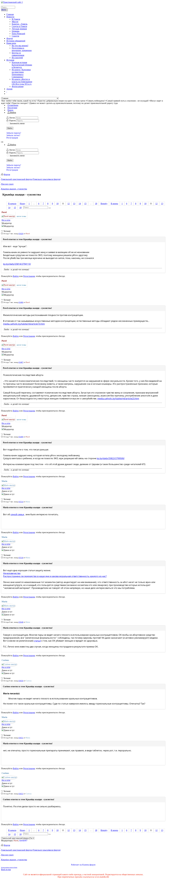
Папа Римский (18, 33)
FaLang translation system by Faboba (9, 867)
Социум (15, 36)
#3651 (21, 738)
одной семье (17, 514)
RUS (3, 10)
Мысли (15, 21)
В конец (114, 203)
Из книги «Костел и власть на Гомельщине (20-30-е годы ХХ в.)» (22, 81)
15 (85, 203)
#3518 (21, 558)
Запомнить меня (17, 123)
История (10, 60)
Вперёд (104, 203)
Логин (12, 118)
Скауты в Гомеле (19, 26)
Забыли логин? (13, 135)
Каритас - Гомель (19, 24)
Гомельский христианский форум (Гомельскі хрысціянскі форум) (31, 179)
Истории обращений (15, 41)
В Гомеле (16, 19)
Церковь (15, 31)
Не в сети (6, 220)
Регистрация (12, 138)
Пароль (12, 120)
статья (37, 640)
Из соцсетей (17, 57)
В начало (12, 203)
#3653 (21, 794)
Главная (10, 14)
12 (68, 203)
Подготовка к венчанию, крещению (22, 49)
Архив (9, 89)
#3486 (21, 302)
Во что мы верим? (20, 45)
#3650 (21, 681)
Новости (10, 17)
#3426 (21, 234)
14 (80, 203)
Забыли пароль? (13, 133)
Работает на (76, 865)
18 (96, 203)
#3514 (21, 502)
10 (57, 203)
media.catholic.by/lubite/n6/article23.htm (118, 398)
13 (74, 203)
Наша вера (11, 43)
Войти (9, 128)
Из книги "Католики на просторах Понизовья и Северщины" (21, 73)
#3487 (21, 362)
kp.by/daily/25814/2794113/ (17, 263)
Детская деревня (19, 29)
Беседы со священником (18, 54)
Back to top (6, 869)
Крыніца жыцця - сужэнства (14, 189)
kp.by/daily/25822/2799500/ (111, 458)
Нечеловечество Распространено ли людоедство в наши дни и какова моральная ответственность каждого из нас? (55, 575)
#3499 (21, 437)
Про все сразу (7, 184)
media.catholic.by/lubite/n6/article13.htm (24, 323)
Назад (22, 203)
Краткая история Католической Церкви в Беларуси (22, 64)
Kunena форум (88, 865)
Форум (9, 38)
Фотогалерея (17, 86)
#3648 (21, 622)
